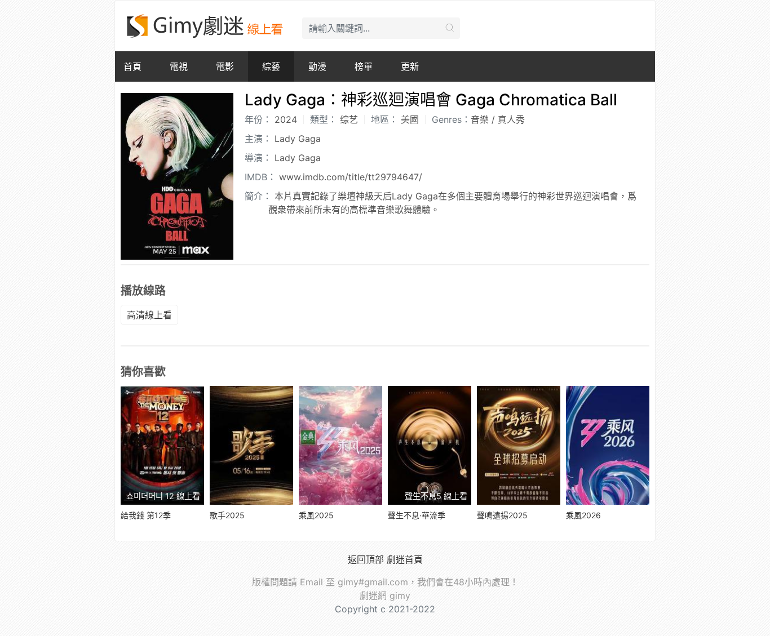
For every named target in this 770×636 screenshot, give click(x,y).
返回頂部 (366, 559)
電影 (225, 66)
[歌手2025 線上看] (251, 445)
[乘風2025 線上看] (340, 445)
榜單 (364, 66)
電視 (179, 66)
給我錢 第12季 (146, 515)
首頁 (132, 66)
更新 (410, 66)
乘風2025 (316, 515)
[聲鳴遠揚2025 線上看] (518, 445)
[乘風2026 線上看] (607, 445)
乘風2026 (583, 515)
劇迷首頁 (405, 559)
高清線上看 (149, 315)
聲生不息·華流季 (416, 515)
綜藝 (271, 66)
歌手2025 (227, 515)
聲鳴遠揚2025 (502, 515)
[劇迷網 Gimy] (205, 26)
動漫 (317, 66)
